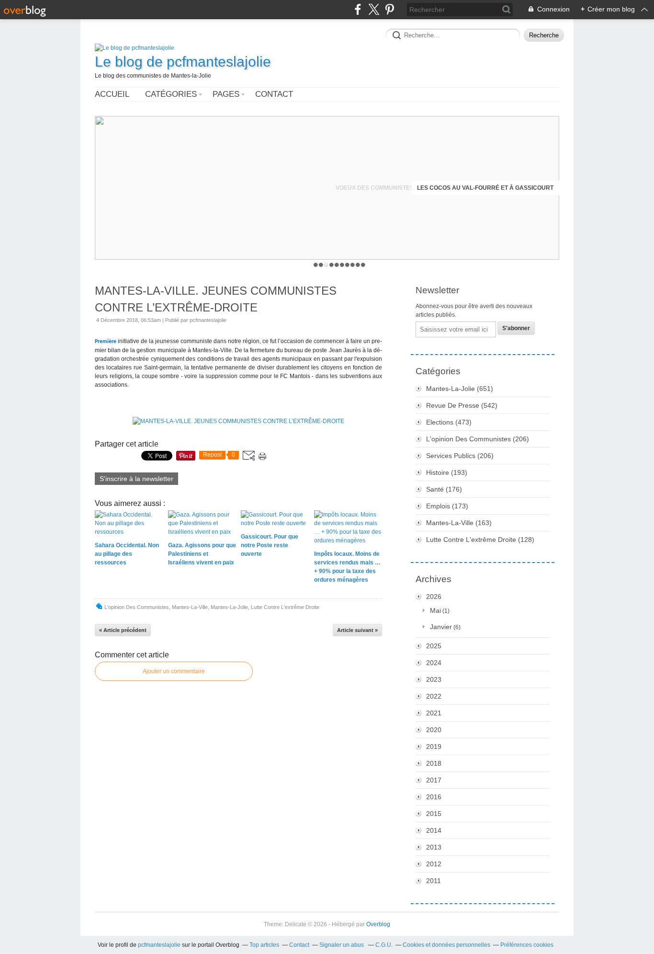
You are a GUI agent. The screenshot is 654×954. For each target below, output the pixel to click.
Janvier (441, 627)
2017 (433, 780)
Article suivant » (357, 630)
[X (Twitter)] (374, 9)
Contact (274, 94)
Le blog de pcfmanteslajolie (183, 61)
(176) (444, 489)
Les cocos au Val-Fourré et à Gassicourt (485, 187)
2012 (433, 864)
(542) (461, 405)
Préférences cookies (526, 945)
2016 (433, 797)
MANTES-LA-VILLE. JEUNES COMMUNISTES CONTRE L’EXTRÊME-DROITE (216, 299)
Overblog (378, 924)
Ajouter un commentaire (174, 671)
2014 (433, 830)
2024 (433, 663)
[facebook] (358, 9)
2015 (433, 813)
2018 (433, 763)
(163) (459, 523)
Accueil (112, 94)
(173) (447, 506)
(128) (480, 539)
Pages (226, 94)
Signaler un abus (342, 945)
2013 (433, 847)
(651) (459, 388)
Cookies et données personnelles (446, 945)
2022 (433, 696)
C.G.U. (384, 945)
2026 (433, 596)
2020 (433, 730)
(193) (446, 472)
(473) (449, 422)
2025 (433, 646)
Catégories (171, 94)
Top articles (264, 945)
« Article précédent (123, 630)
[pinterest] (389, 9)
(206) (477, 439)
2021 (433, 713)
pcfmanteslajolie (159, 945)
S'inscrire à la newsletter (136, 479)
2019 (433, 746)
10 (363, 265)
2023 (433, 679)
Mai (435, 610)
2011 (433, 881)
